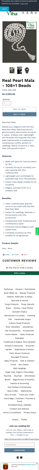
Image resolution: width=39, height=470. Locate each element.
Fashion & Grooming (19, 383)
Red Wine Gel (29, 464)
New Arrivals (10, 395)
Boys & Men (12, 391)
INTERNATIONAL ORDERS (19, 405)
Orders (15, 419)
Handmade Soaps (22, 319)
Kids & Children (27, 361)
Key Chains (24, 364)
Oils (10, 319)
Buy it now (19, 114)
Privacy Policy (30, 412)
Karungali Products (19, 357)
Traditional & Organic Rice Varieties (19, 342)
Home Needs (11, 334)
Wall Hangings (19, 368)
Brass (8, 308)
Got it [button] (4, 9)
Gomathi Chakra (19, 312)
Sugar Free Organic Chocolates (19, 372)
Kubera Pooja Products (19, 323)
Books (7, 379)
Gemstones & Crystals (14, 315)
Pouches (7, 376)
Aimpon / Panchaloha (25, 289)
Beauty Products (27, 293)
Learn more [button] (24, 3)
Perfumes (8, 289)
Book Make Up (10, 293)
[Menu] (36, 12)
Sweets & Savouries (14, 346)
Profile (24, 419)
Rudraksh (19, 338)
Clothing (31, 315)
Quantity (6, 99)
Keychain (18, 376)
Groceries (30, 346)
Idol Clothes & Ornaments (19, 387)
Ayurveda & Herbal (19, 300)
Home (13, 364)
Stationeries (26, 391)
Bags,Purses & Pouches (23, 379)
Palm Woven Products (19, 353)
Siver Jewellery (13, 327)
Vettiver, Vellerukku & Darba (19, 297)
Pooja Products (12, 304)
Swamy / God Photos (23, 308)
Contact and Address (19, 409)
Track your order (26, 395)
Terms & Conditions (12, 412)
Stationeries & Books (24, 349)
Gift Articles (30, 376)
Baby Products (11, 361)
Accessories (28, 330)
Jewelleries (28, 327)
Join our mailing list (19, 426)
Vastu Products (27, 334)
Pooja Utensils (27, 304)
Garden (8, 349)
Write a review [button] (19, 273)
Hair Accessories (12, 330)
